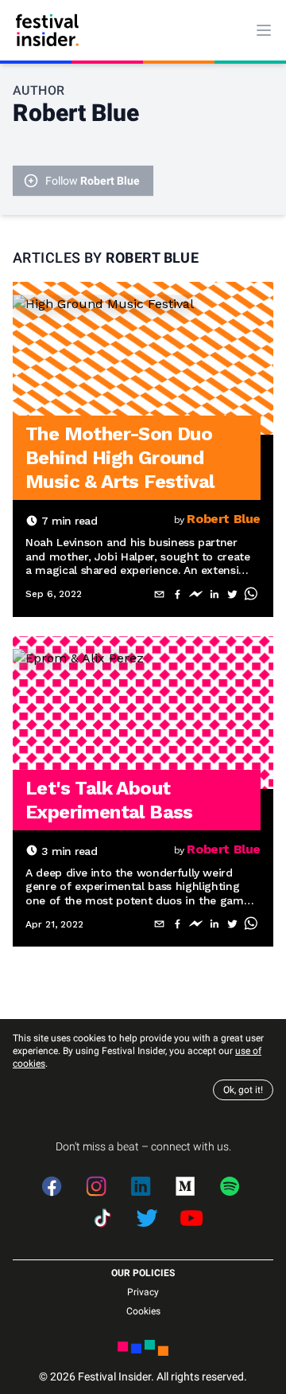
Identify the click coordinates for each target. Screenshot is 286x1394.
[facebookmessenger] (196, 594)
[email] (159, 594)
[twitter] (232, 594)
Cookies (143, 1311)
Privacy (143, 1292)
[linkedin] (214, 594)
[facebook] (177, 594)
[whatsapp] (251, 594)
